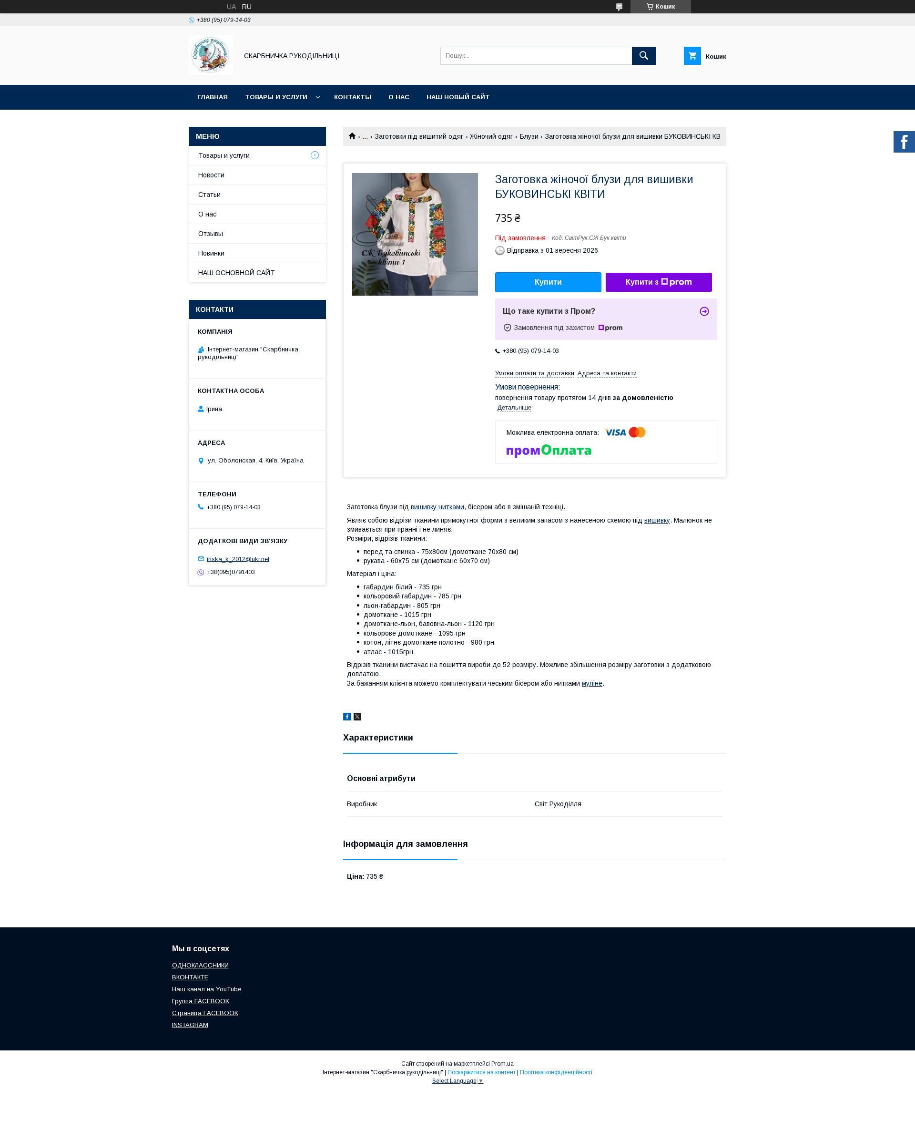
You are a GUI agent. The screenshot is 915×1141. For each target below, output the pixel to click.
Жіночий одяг (491, 136)
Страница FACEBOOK (205, 1013)
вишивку (657, 520)
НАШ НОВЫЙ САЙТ (458, 97)
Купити (548, 282)
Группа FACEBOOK (200, 1001)
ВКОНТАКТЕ (190, 977)
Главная (212, 97)
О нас (398, 97)
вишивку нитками (437, 507)
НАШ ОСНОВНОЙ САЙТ (236, 273)
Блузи (529, 136)
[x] (357, 718)
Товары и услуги (276, 97)
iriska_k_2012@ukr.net (238, 558)
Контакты (352, 97)
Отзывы (210, 233)
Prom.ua (502, 1063)
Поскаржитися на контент (481, 1072)
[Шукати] (644, 56)
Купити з (642, 282)
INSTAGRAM (190, 1024)
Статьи (209, 194)
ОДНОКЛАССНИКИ (200, 965)
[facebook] (347, 718)
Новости (211, 175)
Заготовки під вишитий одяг (419, 136)
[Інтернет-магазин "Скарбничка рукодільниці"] (211, 72)
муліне (592, 683)
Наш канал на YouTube (206, 989)
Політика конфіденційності (556, 1072)
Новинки (211, 253)
